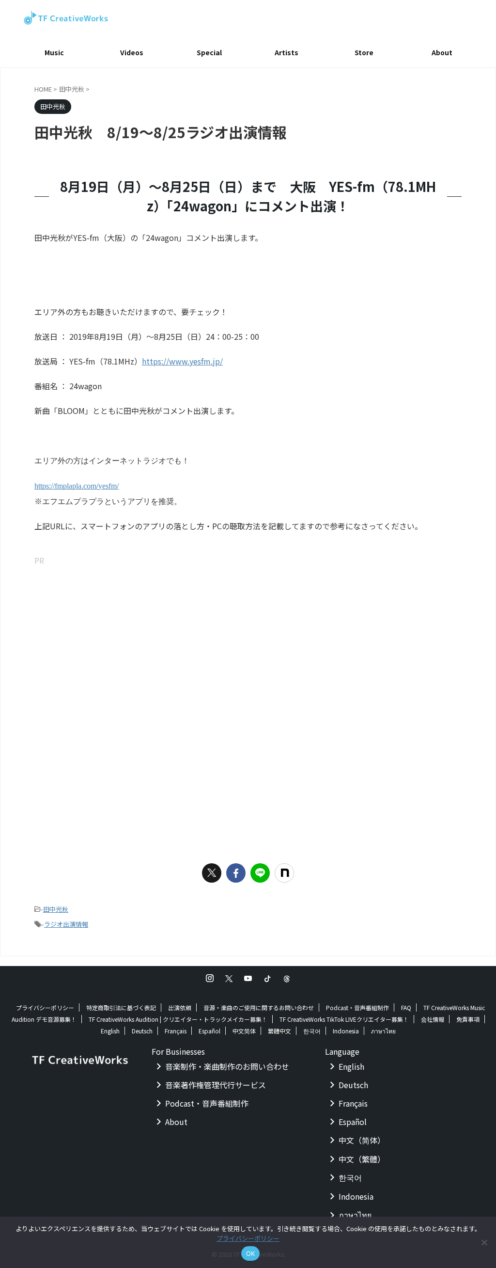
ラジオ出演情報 (66, 924)
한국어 (312, 1031)
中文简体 (244, 1031)
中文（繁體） (362, 1159)
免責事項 (468, 1019)
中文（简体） (362, 1140)
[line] (260, 873)
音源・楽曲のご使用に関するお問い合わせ (258, 1007)
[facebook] (236, 873)
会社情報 (432, 1019)
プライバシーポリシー (45, 1007)
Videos (131, 52)
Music (54, 52)
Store (364, 52)
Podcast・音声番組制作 (357, 1007)
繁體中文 (279, 1031)
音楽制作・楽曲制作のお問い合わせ (227, 1066)
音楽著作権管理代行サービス (215, 1085)
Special (209, 52)
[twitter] (211, 873)
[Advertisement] (248, 636)
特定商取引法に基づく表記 (121, 1007)
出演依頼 (179, 1007)
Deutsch (142, 1031)
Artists (286, 52)
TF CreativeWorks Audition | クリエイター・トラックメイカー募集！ (178, 1019)
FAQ (406, 1007)
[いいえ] (484, 1242)
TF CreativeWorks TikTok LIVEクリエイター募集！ (344, 1019)
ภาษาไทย (383, 1031)
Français (175, 1031)
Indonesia (346, 1031)
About (442, 52)
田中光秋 (55, 909)
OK (250, 1253)
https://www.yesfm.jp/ (182, 361)
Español (209, 1031)
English (110, 1031)
